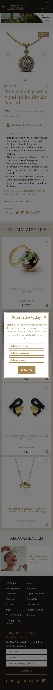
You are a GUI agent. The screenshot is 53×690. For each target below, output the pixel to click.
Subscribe (26, 369)
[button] (45, 317)
